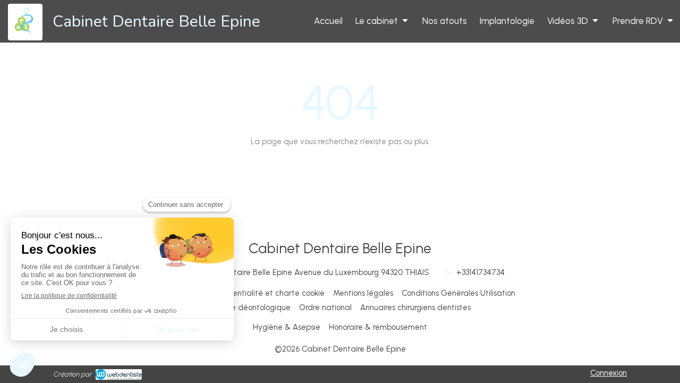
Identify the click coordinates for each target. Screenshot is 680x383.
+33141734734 (480, 272)
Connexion (608, 373)
